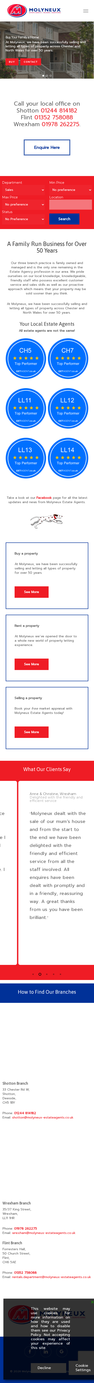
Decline (44, 1368)
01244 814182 (59, 110)
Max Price (10, 197)
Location (56, 197)
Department (12, 183)
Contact (31, 62)
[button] (85, 10)
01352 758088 (53, 117)
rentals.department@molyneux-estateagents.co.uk (51, 1277)
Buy (12, 62)
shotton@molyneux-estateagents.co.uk (42, 1117)
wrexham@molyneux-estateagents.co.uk (44, 1233)
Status (7, 212)
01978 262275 (60, 124)
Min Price (56, 183)
